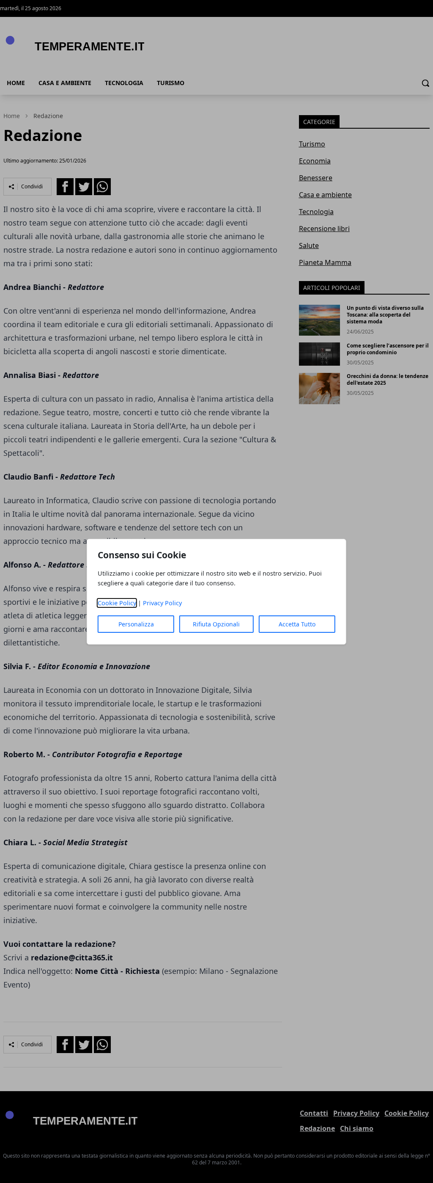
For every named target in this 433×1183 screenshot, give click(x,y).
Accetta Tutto (297, 624)
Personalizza (136, 624)
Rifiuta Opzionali (216, 624)
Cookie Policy (117, 603)
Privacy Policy (162, 603)
